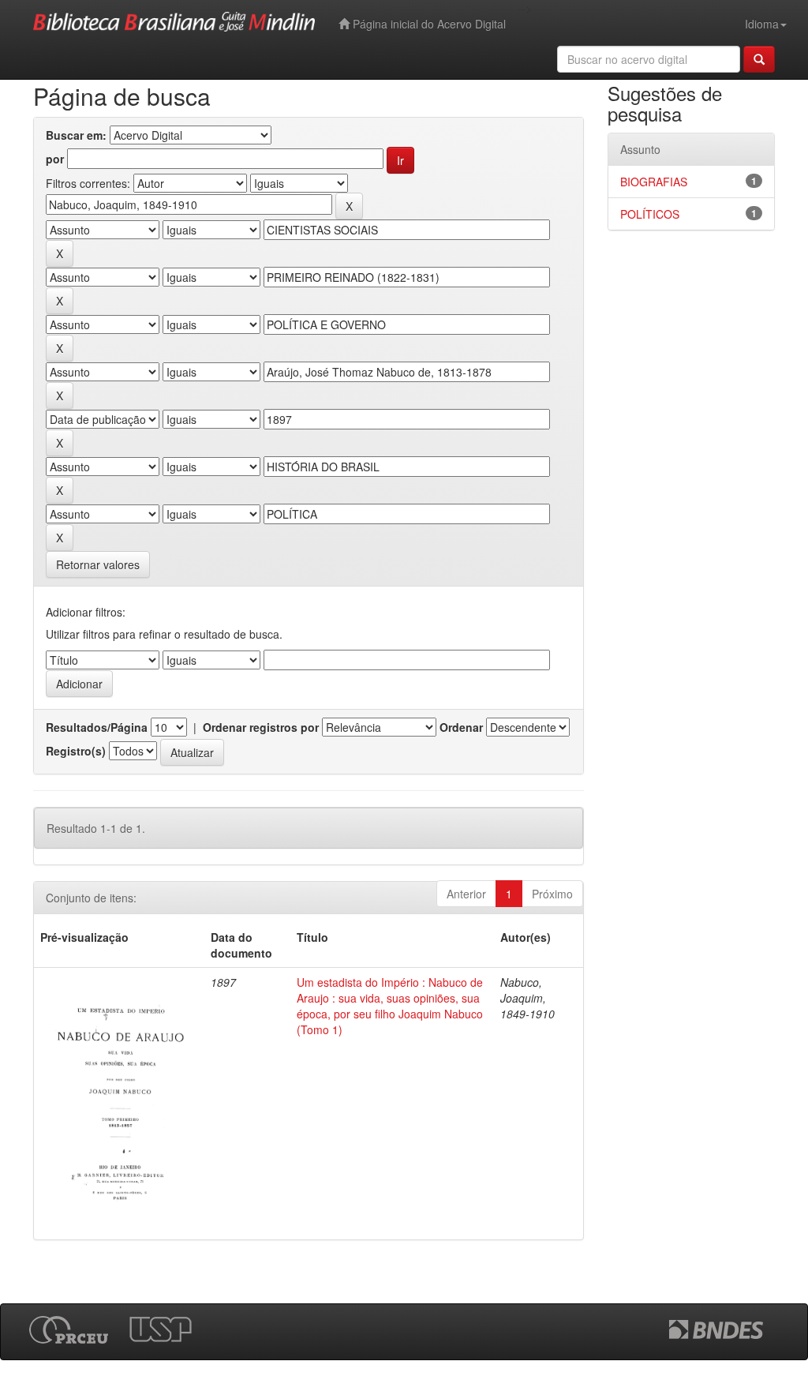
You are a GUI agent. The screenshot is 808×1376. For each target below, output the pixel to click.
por (55, 159)
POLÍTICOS (649, 214)
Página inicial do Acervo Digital (428, 24)
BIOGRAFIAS (653, 181)
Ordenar (461, 727)
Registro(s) (76, 751)
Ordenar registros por (261, 727)
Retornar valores (98, 564)
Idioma (762, 24)
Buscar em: (76, 135)
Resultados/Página (97, 727)
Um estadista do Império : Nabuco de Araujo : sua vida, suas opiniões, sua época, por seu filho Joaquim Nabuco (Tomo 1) (390, 1005)
